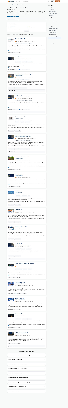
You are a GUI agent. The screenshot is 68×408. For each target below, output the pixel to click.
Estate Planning (18, 196)
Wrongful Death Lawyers (53, 43)
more (8, 50)
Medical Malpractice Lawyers (53, 26)
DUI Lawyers (51, 17)
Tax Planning (25, 268)
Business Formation (19, 268)
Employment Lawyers (52, 19)
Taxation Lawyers (52, 38)
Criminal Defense (29, 43)
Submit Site (58, 1)
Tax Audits (23, 43)
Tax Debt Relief (27, 79)
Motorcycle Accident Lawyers (53, 28)
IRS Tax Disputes (18, 43)
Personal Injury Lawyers (53, 30)
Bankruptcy (22, 79)
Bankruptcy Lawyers (52, 7)
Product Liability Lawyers (53, 32)
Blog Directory (18, 1)
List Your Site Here (13, 16)
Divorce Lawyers (51, 15)
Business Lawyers (51, 9)
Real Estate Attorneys (52, 34)
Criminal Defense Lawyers (53, 13)
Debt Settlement (28, 248)
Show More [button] (26, 30)
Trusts (29, 196)
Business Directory (25, 1)
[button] (52, 1)
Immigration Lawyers (52, 24)
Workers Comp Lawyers (52, 41)
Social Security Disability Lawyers (54, 36)
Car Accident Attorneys (52, 11)
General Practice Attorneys (53, 22)
